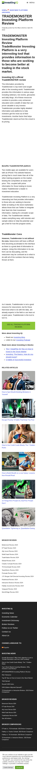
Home (4, 10)
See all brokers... (7, 718)
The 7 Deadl (11, 349)
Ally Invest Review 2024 (9, 551)
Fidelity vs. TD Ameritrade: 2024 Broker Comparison (17, 734)
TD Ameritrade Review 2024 (11, 567)
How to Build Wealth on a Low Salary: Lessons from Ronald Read (18, 474)
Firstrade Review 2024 (9, 573)
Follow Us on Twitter (10, 628)
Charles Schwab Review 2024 (11, 564)
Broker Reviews (8, 624)
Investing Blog (19, 337)
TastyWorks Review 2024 (10, 570)
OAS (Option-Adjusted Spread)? (12, 687)
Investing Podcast (23, 340)
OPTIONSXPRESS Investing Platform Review (16, 672)
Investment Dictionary (10, 621)
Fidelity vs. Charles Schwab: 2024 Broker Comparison (17, 731)
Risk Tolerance (6, 675)
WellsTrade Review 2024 (10, 554)
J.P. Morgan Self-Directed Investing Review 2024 (18, 576)
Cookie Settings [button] (8, 767)
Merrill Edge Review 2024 (10, 592)
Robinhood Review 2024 (10, 579)
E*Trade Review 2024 (9, 548)
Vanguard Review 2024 (9, 589)
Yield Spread (6, 681)
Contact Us (6, 632)
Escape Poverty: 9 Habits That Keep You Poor (18, 420)
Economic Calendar (9, 617)
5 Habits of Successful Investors (18, 360)
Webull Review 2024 (8, 560)
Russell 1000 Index (8, 684)
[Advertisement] (18, 145)
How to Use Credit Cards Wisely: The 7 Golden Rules (18, 446)
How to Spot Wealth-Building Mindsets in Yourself (16, 393)
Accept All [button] (19, 767)
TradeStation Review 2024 (10, 557)
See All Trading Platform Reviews (18, 326)
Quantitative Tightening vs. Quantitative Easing (18, 528)
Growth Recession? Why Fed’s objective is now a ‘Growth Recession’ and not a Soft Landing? (17, 658)
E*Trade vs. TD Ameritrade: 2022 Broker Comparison (17, 728)
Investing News (8, 613)
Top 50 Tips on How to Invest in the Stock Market (17, 678)
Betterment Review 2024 (10, 545)
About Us (5, 636)
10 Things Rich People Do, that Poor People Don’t (17, 502)
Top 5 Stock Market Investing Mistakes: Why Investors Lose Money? (16, 667)
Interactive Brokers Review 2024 (12, 582)
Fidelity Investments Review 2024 (13, 586)
